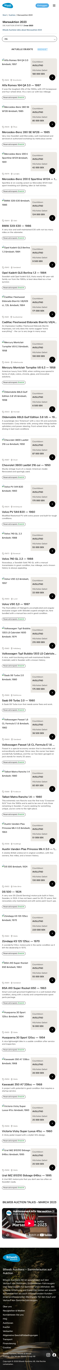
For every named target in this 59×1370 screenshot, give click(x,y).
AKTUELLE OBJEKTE (22, 49)
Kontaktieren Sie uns (13, 1314)
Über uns (7, 1306)
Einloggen (42, 5)
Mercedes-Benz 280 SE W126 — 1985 (26, 132)
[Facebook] (54, 1355)
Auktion (12, 15)
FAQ (5, 1319)
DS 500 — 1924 (11, 891)
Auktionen (8, 1323)
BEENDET (43, 49)
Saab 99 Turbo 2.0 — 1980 (18, 700)
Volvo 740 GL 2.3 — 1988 (17, 558)
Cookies (7, 1347)
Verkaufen (8, 1331)
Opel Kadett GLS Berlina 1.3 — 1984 (24, 272)
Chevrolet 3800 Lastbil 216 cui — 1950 (26, 465)
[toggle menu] (54, 5)
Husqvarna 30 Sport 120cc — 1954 (23, 1037)
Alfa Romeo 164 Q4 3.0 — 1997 (21, 85)
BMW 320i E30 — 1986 (16, 225)
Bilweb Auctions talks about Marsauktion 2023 (22, 30)
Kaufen (6, 1327)
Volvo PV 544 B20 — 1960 (18, 512)
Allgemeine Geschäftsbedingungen (20, 1335)
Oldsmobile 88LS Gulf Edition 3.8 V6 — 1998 (30, 417)
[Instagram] (48, 1355)
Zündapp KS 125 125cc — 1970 (21, 941)
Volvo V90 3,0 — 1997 (16, 604)
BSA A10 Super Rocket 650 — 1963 (24, 988)
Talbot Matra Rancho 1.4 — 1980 (22, 796)
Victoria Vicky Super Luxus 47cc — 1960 (27, 1131)
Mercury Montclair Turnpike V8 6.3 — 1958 (29, 367)
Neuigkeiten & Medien (14, 1310)
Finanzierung (9, 1343)
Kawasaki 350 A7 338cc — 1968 (22, 1084)
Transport (7, 1339)
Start (5, 15)
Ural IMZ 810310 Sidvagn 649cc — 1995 (27, 1175)
